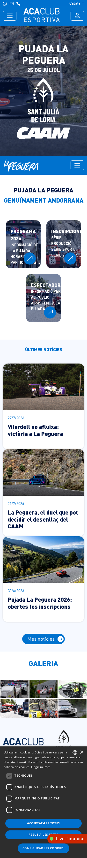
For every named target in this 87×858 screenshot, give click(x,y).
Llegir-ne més (41, 767)
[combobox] (74, 752)
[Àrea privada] (77, 16)
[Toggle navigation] (9, 16)
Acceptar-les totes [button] (43, 823)
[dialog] (43, 802)
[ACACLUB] (23, 741)
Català (75, 3)
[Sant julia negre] (64, 741)
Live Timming (70, 838)
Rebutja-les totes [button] (43, 835)
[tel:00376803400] (18, 3)
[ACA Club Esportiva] (41, 15)
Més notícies (41, 639)
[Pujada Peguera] (14, 688)
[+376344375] (5, 3)
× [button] (81, 752)
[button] (43, 848)
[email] (12, 3)
